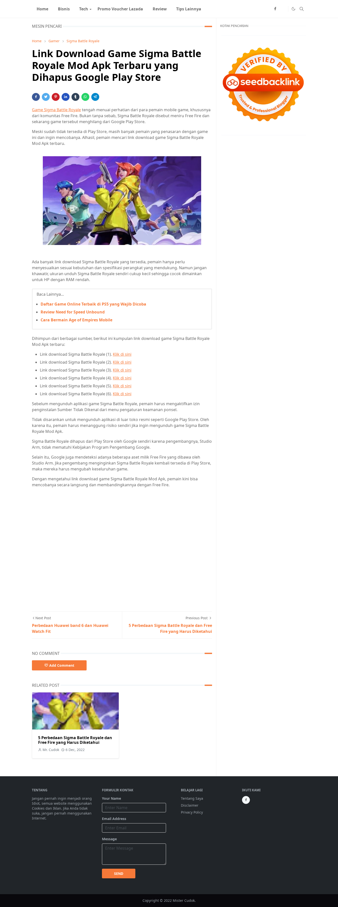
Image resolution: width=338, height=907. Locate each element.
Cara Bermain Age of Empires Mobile (76, 320)
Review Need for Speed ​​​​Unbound (73, 312)
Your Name (111, 798)
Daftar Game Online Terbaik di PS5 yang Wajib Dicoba (93, 304)
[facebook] (275, 9)
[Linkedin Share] (66, 97)
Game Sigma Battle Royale (56, 109)
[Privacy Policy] (283, 9)
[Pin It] (56, 97)
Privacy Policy (192, 812)
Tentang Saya (192, 798)
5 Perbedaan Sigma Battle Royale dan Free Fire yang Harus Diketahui (75, 740)
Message (109, 839)
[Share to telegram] (95, 97)
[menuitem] (42, 9)
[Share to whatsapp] (85, 97)
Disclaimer (189, 805)
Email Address (114, 818)
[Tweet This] (46, 97)
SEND (118, 873)
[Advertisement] (122, 545)
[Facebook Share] (36, 97)
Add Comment (61, 665)
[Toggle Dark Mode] (293, 9)
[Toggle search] (301, 8)
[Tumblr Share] (75, 97)
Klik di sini (122, 354)
